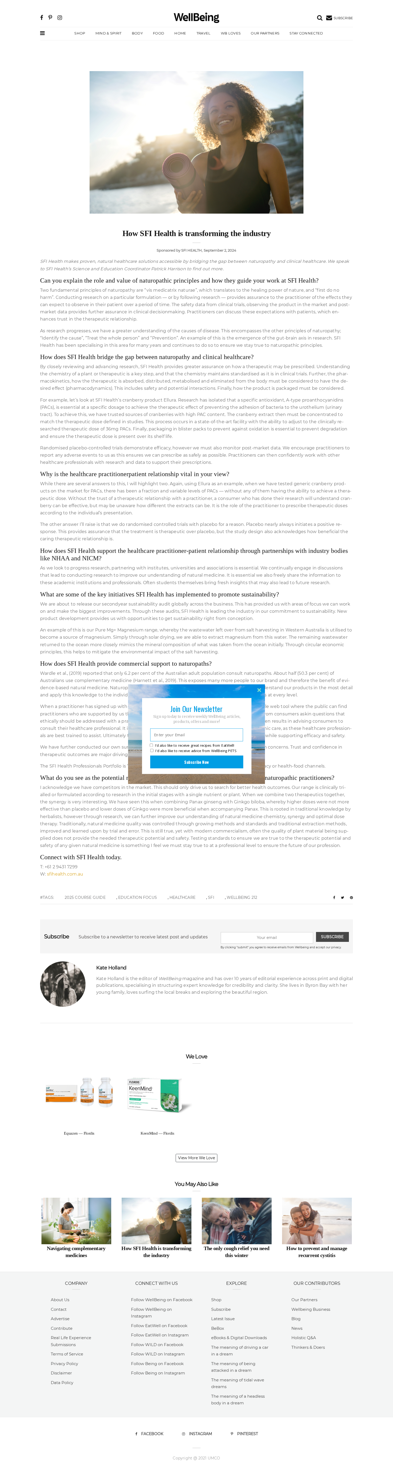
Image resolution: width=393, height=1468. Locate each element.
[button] (196, 708)
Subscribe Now (196, 762)
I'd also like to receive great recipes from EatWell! (194, 745)
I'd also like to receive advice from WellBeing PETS (195, 750)
